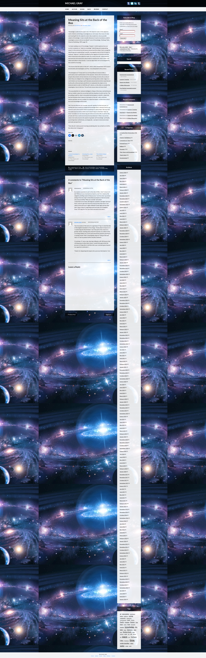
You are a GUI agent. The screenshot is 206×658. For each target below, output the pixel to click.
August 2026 (123, 172)
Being (121, 616)
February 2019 (123, 434)
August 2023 (123, 277)
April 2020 (122, 393)
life (136, 627)
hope (128, 624)
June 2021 (122, 352)
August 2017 (123, 486)
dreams (132, 620)
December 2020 (124, 370)
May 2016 (122, 529)
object (76, 168)
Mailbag (122, 146)
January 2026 (123, 193)
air (120, 614)
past (133, 632)
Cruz (97, 167)
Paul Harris (122, 112)
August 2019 (123, 416)
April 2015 (122, 567)
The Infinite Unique (101, 154)
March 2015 (123, 570)
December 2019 (124, 405)
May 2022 (122, 320)
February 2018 (123, 468)
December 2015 (124, 544)
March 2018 (123, 466)
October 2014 (123, 585)
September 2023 (124, 274)
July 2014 (122, 590)
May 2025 (122, 216)
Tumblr (139, 3)
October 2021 (123, 341)
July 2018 (122, 454)
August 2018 (123, 451)
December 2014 (124, 579)
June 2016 (122, 526)
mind (135, 630)
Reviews (96, 9)
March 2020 (123, 396)
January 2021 (123, 367)
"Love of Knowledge (89, 167)
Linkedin (135, 3)
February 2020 (123, 399)
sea (128, 634)
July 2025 (122, 210)
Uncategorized (123, 158)
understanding (124, 643)
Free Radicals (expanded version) (128, 88)
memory (130, 630)
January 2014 (123, 599)
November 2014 (124, 582)
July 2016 (122, 524)
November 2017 (124, 477)
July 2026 (122, 175)
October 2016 (123, 515)
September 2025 (124, 204)
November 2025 (124, 198)
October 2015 (123, 550)
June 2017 (122, 492)
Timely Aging (123, 155)
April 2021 (122, 358)
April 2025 (122, 219)
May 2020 (122, 390)
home (125, 624)
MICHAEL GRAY (74, 3)
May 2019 (122, 425)
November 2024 (124, 233)
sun (129, 637)
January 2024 (123, 262)
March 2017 (123, 500)
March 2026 (123, 187)
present (121, 634)
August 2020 (123, 381)
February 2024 (123, 259)
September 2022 (124, 309)
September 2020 (124, 378)
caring (131, 616)
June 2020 (122, 387)
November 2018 (124, 442)
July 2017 (122, 489)
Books (82, 9)
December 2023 (124, 265)
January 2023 (123, 297)
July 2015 (122, 558)
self (131, 634)
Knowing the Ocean (87, 154)
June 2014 (122, 593)
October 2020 (123, 376)
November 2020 (124, 373)
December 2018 (124, 439)
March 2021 (123, 361)
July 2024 (122, 245)
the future (126, 640)
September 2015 (124, 553)
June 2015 (122, 561)
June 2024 (122, 248)
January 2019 (123, 436)
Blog (89, 9)
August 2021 (123, 346)
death (128, 620)
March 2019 (123, 431)
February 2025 (123, 225)
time (132, 640)
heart (121, 624)
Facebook (128, 3)
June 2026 (122, 178)
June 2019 (122, 422)
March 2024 (123, 256)
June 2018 (122, 457)
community (123, 618)
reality (125, 634)
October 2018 (123, 445)
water (122, 646)
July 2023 (122, 280)
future (132, 622)
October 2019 (123, 410)
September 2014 (124, 587)
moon (121, 632)
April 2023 (122, 288)
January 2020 (123, 402)
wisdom (126, 646)
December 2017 (124, 474)
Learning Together (124, 79)
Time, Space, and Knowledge (127, 152)
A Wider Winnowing (125, 85)
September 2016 (124, 518)
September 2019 (124, 413)
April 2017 (122, 497)
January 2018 (123, 471)
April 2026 (122, 184)
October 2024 (123, 236)
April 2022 (122, 323)
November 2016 (124, 512)
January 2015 (123, 576)
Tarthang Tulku (104, 168)
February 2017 (123, 503)
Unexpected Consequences (127, 74)
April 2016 (122, 532)
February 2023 (123, 294)
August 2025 (123, 207)
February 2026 (123, 190)
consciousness (123, 620)
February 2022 (123, 329)
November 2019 (124, 407)
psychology (81, 168)
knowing (122, 627)
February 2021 (123, 364)
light (121, 630)
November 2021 (124, 338)
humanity (133, 624)
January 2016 (123, 541)
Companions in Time (75, 167)
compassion (128, 618)
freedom (127, 622)
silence (134, 634)
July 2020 (122, 384)
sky (120, 637)
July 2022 (122, 315)
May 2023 (122, 285)
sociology (92, 168)
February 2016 (123, 538)
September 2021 (124, 344)
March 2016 (123, 535)
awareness (132, 614)
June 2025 (122, 213)
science (87, 168)
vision (131, 643)
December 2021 (124, 335)
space (124, 636)
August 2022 (123, 312)
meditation (71, 168)
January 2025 (123, 227)
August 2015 (123, 556)
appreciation (125, 614)
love (125, 630)
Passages (122, 149)
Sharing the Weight (125, 82)
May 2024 (122, 251)
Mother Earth (127, 632)
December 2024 (124, 230)
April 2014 (122, 596)
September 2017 (124, 483)
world (130, 646)
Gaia (137, 622)
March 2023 (123, 291)
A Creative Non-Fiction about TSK (128, 132)
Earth (122, 622)
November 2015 (124, 547)
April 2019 (122, 428)
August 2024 (123, 242)
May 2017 (122, 495)
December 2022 (124, 300)
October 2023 (123, 271)
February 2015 (123, 573)
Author (74, 9)
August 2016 (123, 521)
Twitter (132, 3)
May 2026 (122, 181)
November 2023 (124, 268)
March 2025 (123, 222)
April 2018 (122, 463)
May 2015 (122, 564)
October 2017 (123, 480)
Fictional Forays (123, 143)
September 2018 (124, 448)
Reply (109, 216)
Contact (105, 9)
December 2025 (124, 195)
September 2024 (124, 239)
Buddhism (126, 616)
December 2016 (124, 509)
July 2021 (122, 349)
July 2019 (122, 419)
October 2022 (123, 306)
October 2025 (123, 201)
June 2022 (122, 317)
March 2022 (123, 326)
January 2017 (123, 506)
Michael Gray (87, 25)
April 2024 (122, 254)
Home (67, 9)
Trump (70, 169)
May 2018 (122, 460)
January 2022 (123, 332)
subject (97, 168)
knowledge (101, 167)
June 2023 (122, 283)
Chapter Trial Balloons (125, 137)
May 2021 (122, 355)
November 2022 (124, 303)
